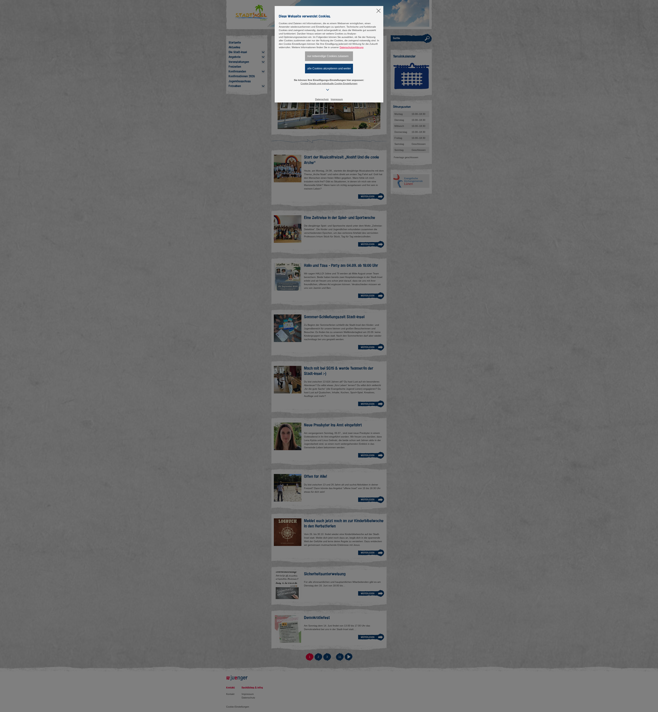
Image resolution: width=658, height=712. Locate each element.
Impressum (337, 99)
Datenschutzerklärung (351, 47)
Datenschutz (322, 99)
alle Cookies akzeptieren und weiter (329, 68)
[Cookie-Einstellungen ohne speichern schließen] (378, 11)
